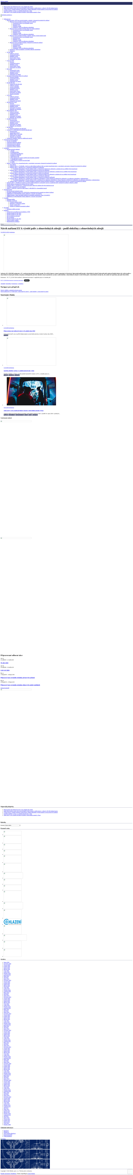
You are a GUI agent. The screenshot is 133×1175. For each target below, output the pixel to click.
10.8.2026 (6, 407)
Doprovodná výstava (15, 57)
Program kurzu (16, 24)
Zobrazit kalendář (5, 688)
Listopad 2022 (7, 1024)
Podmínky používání (12, 200)
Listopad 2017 (7, 1106)
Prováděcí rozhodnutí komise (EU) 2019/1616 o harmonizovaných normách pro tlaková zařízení (30, 192)
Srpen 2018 (6, 1095)
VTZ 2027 (9, 95)
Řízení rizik (35, 415)
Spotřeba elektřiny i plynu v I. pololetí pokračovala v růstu (18, 10)
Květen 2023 (7, 1016)
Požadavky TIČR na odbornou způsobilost (23, 27)
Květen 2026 (7, 966)
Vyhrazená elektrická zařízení (14, 142)
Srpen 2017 (6, 1109)
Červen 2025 (7, 981)
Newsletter (6, 207)
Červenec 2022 (7, 1030)
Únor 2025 (6, 987)
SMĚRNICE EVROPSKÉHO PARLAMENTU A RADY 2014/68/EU (24, 193)
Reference (12, 51)
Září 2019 (6, 1077)
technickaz (12, 232)
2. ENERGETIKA (14, 152)
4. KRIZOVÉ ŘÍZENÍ (15, 155)
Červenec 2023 (7, 1013)
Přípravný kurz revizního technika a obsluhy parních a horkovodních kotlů (28, 35)
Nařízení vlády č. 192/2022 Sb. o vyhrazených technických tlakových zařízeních (29, 173)
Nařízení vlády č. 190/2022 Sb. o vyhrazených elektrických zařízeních (27, 167)
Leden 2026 (7, 972)
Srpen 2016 (6, 1117)
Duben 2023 (7, 1017)
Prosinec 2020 (7, 1056)
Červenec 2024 (7, 997)
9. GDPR (12, 162)
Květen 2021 (7, 1049)
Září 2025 (6, 977)
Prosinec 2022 (7, 1023)
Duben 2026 (7, 968)
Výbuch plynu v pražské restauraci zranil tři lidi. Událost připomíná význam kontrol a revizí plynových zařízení (31, 9)
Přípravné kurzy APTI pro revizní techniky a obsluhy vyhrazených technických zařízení (28, 20)
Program (12, 62)
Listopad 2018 (7, 1091)
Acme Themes (31, 1173)
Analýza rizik (11, 415)
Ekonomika (11, 375)
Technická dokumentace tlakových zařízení (17, 76)
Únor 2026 (6, 970)
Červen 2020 (7, 1065)
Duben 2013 (7, 1122)
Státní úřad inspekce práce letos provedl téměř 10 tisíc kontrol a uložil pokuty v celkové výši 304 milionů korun (31, 8)
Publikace (6, 210)
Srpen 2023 (6, 1012)
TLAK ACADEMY (12, 141)
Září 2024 (6, 994)
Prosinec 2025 (7, 973)
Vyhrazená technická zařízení (11, 139)
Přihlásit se (6, 1132)
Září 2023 (6, 1011)
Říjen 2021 (6, 1042)
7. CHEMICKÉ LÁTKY (16, 159)
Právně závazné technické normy (15, 191)
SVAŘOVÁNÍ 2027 (12, 119)
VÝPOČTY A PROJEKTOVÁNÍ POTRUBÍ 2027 (19, 130)
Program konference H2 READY (18, 128)
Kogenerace (14, 283)
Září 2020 (6, 1060)
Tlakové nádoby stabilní (12, 220)
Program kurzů (13, 120)
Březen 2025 (7, 986)
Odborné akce (7, 19)
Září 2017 (6, 1108)
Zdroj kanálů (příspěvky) (10, 1133)
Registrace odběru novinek (13, 209)
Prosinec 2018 (7, 1090)
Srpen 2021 (6, 1045)
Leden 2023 (7, 1022)
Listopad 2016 (7, 1115)
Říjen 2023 (6, 1009)
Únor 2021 (6, 1054)
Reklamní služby (11, 199)
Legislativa (6, 148)
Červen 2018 (7, 1098)
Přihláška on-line (17, 26)
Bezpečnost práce (19, 415)
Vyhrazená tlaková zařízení (13, 145)
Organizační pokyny (18, 44)
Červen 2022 (7, 1031)
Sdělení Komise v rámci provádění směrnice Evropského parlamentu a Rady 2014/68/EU (28, 195)
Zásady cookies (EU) (15, 205)
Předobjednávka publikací (13, 221)
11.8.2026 (6, 367)
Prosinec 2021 (7, 1040)
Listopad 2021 (7, 1041)
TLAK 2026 (10, 52)
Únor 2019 (6, 1087)
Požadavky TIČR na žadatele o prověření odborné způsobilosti (25, 49)
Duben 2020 (7, 1067)
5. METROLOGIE (14, 156)
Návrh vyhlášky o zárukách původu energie (11, 290)
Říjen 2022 (6, 1026)
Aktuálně (3, 283)
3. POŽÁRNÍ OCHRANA (16, 153)
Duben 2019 (7, 1084)
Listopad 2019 (7, 1074)
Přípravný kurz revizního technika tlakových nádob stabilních (25, 28)
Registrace (6, 1130)
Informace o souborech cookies (17, 203)
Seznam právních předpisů (13, 149)
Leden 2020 (7, 1072)
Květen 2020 (7, 1066)
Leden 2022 (7, 1038)
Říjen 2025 (6, 976)
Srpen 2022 (6, 1029)
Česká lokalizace (8, 1136)
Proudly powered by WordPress (8, 1173)
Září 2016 (6, 1116)
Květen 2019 (7, 1083)
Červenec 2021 (7, 1047)
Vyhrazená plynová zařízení (13, 144)
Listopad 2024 (7, 991)
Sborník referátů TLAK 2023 (14, 213)
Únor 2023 (6, 1020)
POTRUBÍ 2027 (11, 82)
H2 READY (10, 127)
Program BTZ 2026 (14, 70)
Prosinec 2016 (7, 1113)
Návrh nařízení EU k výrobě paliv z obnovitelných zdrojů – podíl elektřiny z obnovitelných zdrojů (24, 291)
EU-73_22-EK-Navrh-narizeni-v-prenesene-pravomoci (12, 280)
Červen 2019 (7, 1081)
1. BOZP (12, 150)
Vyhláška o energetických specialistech (16, 187)
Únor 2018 (6, 1102)
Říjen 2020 (6, 1059)
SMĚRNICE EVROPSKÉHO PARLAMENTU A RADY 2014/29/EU (24, 196)
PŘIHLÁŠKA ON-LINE (16, 134)
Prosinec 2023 (7, 1006)
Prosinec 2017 (7, 1105)
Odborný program (14, 53)
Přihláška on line (17, 33)
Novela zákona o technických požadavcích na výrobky (20, 184)
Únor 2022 (6, 1037)
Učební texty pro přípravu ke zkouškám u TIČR (18, 211)
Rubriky (3, 825)
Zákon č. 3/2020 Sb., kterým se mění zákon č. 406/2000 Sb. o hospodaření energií (27, 188)
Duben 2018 (7, 1099)
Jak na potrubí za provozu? (13, 216)
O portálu (6, 198)
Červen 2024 (7, 998)
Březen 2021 (7, 1052)
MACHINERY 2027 (12, 110)
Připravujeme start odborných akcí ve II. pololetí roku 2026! (18, 6)
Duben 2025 (7, 984)
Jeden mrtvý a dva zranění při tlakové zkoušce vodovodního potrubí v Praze (22, 12)
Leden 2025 (7, 988)
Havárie (26, 415)
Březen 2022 (7, 1036)
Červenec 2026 (7, 963)
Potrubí (30, 415)
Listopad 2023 (7, 1008)
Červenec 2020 (7, 1063)
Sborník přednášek (14, 94)
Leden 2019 (7, 1088)
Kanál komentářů (8, 1135)
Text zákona (13, 164)
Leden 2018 (7, 1103)
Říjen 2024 (6, 993)
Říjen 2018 (6, 1092)
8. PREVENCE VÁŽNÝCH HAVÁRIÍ (20, 160)
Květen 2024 (7, 999)
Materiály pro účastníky (15, 109)
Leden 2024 (7, 1005)
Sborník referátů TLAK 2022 (14, 214)
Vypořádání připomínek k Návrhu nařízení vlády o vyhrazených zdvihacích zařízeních (34, 177)
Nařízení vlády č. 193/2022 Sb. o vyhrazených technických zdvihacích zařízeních (29, 175)
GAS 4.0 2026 (10, 60)
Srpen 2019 (6, 1079)
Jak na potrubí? (10, 217)
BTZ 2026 (9, 69)
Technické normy (8, 189)
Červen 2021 (7, 1048)
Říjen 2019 (6, 1076)
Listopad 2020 (7, 1058)
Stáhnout (27, 280)
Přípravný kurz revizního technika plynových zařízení (23, 21)
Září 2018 (6, 1094)
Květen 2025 (7, 983)
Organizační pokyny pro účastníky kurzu (23, 23)
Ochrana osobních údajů (16, 202)
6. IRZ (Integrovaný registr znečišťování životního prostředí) (24, 157)
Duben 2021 (7, 1051)
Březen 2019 (7, 1085)
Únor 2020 (6, 1070)
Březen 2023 (7, 1019)
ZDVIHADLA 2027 (12, 102)
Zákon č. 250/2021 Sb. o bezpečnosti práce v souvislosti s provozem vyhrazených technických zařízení (32, 163)
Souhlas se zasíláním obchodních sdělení (20, 206)
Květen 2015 (7, 1120)
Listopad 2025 (7, 974)
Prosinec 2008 (7, 1124)
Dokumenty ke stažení (15, 59)
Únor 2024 (6, 1004)
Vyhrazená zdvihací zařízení (13, 146)
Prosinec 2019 (7, 1073)
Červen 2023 (7, 1015)
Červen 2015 (7, 1119)
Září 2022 (6, 1027)
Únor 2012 (6, 1123)
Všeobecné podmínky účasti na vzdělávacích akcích (19, 138)
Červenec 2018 (7, 1097)
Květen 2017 (7, 1110)
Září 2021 (6, 1044)
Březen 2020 (7, 1069)
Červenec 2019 (7, 1080)
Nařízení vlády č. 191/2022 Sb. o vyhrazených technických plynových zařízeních (29, 170)
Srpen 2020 (6, 1062)
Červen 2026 (7, 965)
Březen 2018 (7, 1101)
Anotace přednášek (14, 87)
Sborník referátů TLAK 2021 (14, 218)
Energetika (8, 283)
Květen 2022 (7, 1033)
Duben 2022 (7, 1034)
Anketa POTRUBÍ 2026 (16, 84)
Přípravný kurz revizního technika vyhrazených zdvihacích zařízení (26, 42)
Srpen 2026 (6, 962)
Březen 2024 (7, 1002)
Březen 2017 (7, 1112)
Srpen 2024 (6, 995)
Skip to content (4, 1)
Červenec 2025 (7, 980)
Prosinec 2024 (7, 990)
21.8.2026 (6, 328)
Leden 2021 (7, 1055)
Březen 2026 (7, 969)
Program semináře (14, 77)
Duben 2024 (7, 1001)
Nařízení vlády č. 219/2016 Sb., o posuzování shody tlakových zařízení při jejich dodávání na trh (30, 185)
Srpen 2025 (6, 979)
